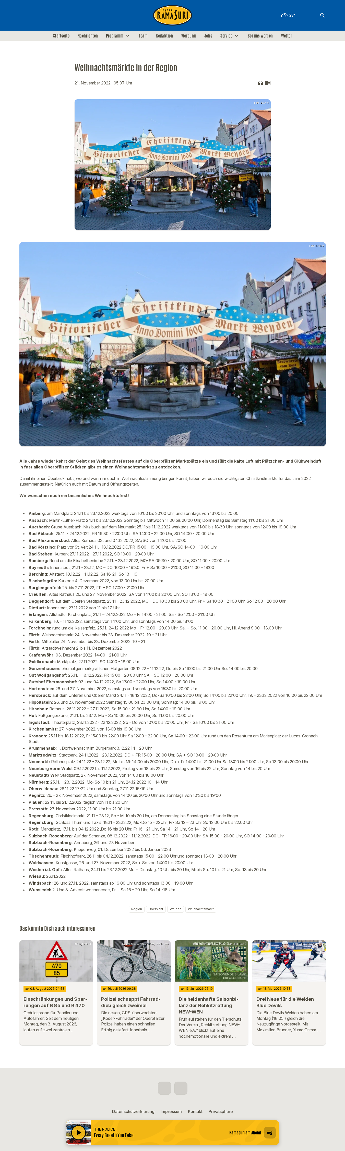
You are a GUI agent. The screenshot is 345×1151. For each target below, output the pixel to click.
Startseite (61, 35)
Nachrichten (88, 35)
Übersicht (156, 909)
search (322, 15)
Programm (114, 35)
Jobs (208, 35)
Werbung (188, 35)
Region (136, 909)
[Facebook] (24, 15)
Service (226, 35)
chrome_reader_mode (268, 83)
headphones (260, 83)
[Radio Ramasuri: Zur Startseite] (172, 15)
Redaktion (164, 35)
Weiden (175, 909)
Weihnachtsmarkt (201, 909)
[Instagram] (35, 15)
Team (143, 35)
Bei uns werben (260, 35)
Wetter (286, 35)
